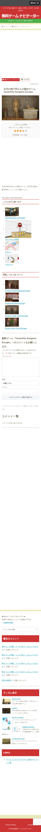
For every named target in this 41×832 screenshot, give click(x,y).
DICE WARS (6, 680)
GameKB (26, 79)
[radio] (15, 131)
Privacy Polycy (11, 825)
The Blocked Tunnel (18, 739)
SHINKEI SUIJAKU (28, 727)
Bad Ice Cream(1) (17, 718)
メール (4, 387)
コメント (6, 356)
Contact (30, 825)
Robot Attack (16, 699)
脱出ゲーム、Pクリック (11, 79)
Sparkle (14, 708)
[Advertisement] (20, 54)
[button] (37, 629)
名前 (3, 379)
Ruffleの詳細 (8, 622)
